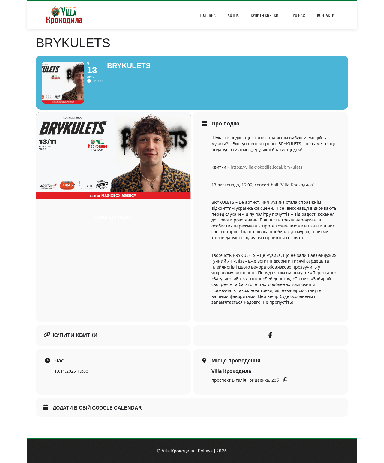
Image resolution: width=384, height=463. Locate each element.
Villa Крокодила (231, 371)
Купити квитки (264, 15)
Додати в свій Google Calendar (97, 407)
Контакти (325, 15)
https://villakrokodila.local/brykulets (266, 167)
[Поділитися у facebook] (270, 335)
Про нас (297, 15)
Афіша (233, 15)
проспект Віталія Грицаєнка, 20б (245, 380)
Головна (208, 15)
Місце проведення (236, 360)
